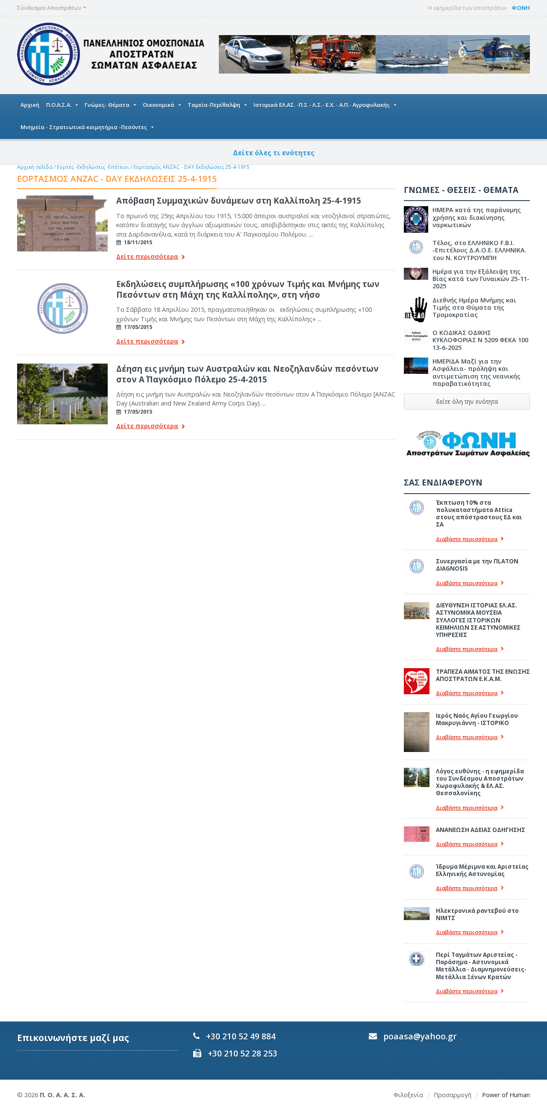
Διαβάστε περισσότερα (466, 539)
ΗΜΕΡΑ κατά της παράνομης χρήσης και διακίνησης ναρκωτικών (476, 217)
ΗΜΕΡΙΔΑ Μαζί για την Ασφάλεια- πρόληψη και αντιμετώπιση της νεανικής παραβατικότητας (476, 372)
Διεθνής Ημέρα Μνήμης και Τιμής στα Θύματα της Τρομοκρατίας (474, 307)
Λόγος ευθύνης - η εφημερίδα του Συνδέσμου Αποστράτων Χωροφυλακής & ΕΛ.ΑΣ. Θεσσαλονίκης (480, 782)
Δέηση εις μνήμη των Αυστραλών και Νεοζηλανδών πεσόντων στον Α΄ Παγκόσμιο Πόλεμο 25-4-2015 (247, 373)
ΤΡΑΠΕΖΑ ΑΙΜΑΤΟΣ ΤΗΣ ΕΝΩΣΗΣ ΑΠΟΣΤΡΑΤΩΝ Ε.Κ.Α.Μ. (483, 675)
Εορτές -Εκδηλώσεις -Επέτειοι (93, 167)
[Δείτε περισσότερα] (62, 198)
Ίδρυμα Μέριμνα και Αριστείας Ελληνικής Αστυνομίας (482, 870)
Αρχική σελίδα (35, 167)
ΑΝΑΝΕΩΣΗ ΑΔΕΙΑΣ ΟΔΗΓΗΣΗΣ (480, 830)
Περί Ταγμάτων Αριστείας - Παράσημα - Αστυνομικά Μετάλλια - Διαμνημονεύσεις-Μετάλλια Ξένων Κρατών (481, 966)
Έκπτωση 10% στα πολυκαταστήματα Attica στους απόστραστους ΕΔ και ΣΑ (479, 514)
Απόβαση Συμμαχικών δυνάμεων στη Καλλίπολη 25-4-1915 (238, 200)
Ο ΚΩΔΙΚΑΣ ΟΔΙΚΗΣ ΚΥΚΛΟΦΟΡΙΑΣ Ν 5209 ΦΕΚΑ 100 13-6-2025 (480, 340)
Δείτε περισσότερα (147, 256)
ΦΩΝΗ (521, 8)
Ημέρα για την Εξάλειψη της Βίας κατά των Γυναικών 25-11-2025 (480, 278)
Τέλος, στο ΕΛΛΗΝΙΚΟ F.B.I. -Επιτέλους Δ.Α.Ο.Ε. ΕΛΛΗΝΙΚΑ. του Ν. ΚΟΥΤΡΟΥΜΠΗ (479, 250)
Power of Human (506, 1095)
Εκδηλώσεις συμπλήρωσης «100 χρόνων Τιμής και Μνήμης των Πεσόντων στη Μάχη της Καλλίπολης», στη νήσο (247, 288)
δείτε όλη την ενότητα (467, 401)
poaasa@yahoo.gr (420, 1036)
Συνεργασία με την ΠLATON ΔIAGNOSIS (477, 564)
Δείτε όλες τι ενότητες (274, 152)
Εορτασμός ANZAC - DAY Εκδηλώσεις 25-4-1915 (191, 167)
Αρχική (30, 105)
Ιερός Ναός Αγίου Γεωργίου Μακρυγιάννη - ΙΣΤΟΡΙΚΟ (477, 719)
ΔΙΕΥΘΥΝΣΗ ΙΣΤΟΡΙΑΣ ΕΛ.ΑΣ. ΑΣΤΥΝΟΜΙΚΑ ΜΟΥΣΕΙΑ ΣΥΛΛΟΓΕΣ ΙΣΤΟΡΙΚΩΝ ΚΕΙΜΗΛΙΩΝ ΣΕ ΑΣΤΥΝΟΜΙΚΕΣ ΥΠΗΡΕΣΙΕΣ (478, 620)
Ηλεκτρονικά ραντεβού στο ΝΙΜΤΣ (477, 914)
